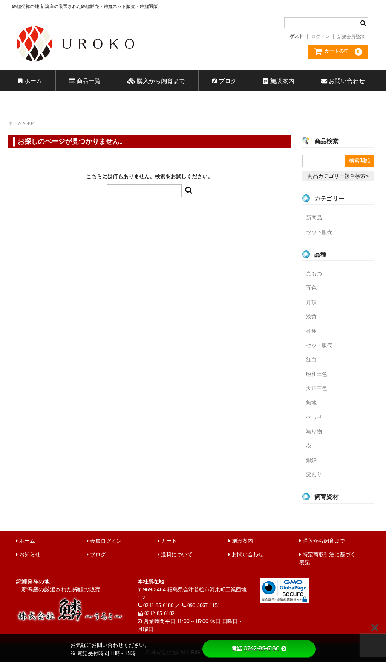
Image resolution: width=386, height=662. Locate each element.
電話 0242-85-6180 (255, 648)
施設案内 (281, 80)
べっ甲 (314, 417)
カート (168, 541)
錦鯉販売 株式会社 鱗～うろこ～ (118, 64)
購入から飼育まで (160, 80)
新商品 (314, 217)
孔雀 (311, 331)
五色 (311, 288)
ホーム (32, 80)
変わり (314, 474)
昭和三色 (316, 374)
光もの (314, 273)
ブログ (227, 80)
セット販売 (319, 232)
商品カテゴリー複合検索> (338, 176)
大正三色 (316, 388)
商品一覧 (88, 80)
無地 (311, 403)
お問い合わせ (346, 80)
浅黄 (311, 316)
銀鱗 (311, 460)
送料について (176, 554)
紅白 (311, 359)
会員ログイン (105, 541)
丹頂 (311, 302)
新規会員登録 (351, 36)
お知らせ (29, 554)
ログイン (320, 36)
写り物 (314, 431)
